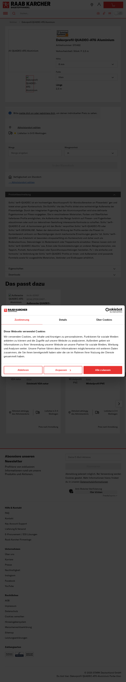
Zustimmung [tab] (22, 319)
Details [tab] (63, 319)
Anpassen (61, 370)
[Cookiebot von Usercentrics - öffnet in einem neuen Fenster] (108, 310)
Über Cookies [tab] (104, 319)
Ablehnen (23, 370)
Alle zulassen (103, 370)
